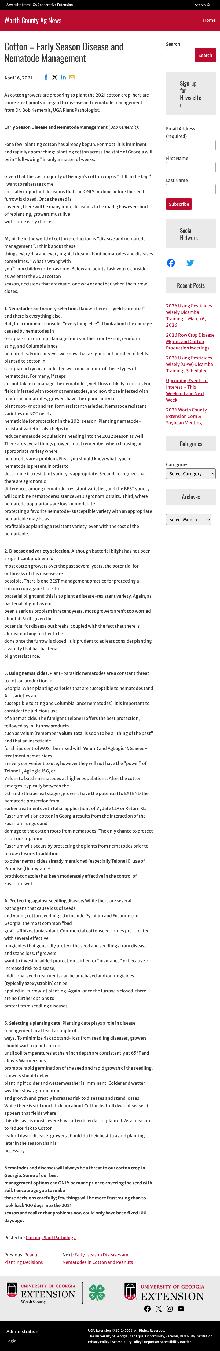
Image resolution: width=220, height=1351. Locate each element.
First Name (177, 158)
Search (173, 44)
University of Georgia (111, 1336)
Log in (11, 1341)
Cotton (33, 1237)
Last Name (177, 180)
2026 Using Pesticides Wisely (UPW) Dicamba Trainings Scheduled (189, 364)
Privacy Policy (98, 1342)
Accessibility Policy (127, 1342)
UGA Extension (99, 1330)
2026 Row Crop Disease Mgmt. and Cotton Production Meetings (190, 341)
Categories (177, 464)
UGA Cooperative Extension (51, 5)
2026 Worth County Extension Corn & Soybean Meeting (186, 416)
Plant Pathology (59, 1237)
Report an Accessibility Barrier (167, 1342)
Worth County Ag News (33, 20)
